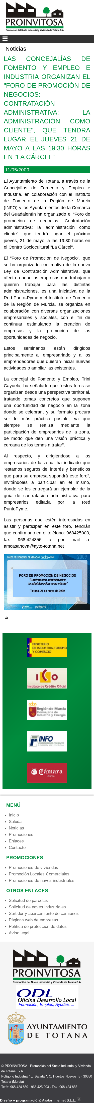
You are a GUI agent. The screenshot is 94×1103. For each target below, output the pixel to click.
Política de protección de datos (38, 926)
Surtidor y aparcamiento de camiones (44, 913)
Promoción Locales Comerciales (39, 874)
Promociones (21, 834)
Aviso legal (19, 933)
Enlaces (16, 841)
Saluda (15, 821)
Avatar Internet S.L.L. (59, 1100)
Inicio (14, 815)
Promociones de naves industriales (41, 880)
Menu (47, 39)
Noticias (16, 828)
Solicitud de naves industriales (37, 907)
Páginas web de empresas (33, 920)
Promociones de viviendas (33, 867)
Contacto (17, 847)
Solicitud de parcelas (28, 900)
